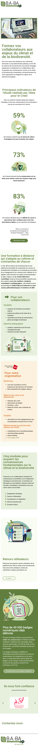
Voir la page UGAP (13, 438)
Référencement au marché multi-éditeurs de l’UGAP (17, 426)
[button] (19, 28)
